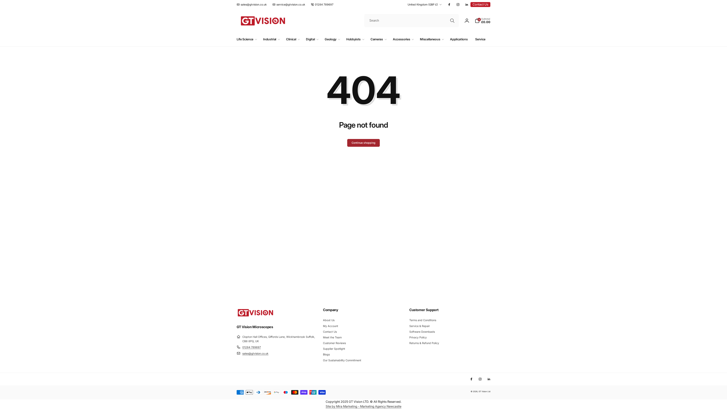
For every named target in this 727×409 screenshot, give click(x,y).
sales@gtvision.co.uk (255, 353)
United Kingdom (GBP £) (423, 4)
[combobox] (411, 20)
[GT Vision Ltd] (256, 316)
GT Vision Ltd (484, 391)
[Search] (452, 20)
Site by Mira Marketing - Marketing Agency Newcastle (363, 406)
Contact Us (480, 4)
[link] (252, 4)
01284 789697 (251, 347)
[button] (482, 20)
